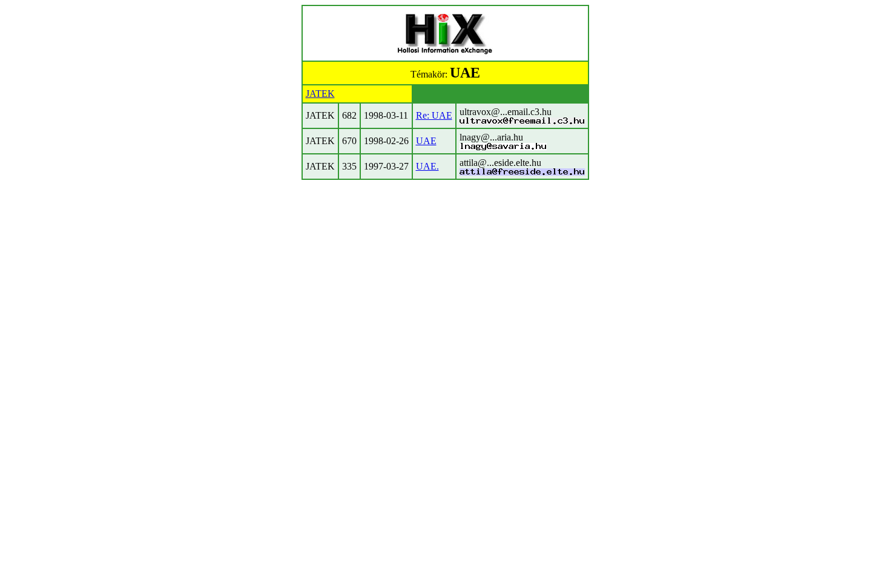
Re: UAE (434, 115)
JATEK (320, 93)
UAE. (427, 166)
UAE (426, 141)
